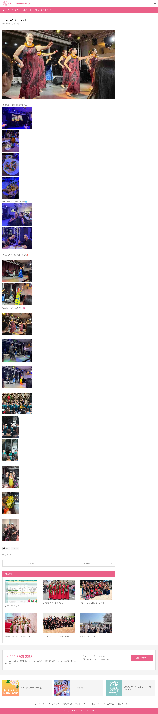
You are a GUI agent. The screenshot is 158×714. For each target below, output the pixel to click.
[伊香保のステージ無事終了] (59, 590)
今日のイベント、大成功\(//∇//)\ (17, 636)
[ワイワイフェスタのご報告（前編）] (59, 623)
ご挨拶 (41, 704)
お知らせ (95, 704)
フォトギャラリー (82, 704)
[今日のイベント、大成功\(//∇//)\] (21, 623)
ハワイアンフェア (12, 606)
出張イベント (16, 24)
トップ (33, 704)
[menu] (154, 3)
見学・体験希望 (142, 658)
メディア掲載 (67, 704)
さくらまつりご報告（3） (90, 636)
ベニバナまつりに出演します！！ (93, 603)
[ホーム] (3, 10)
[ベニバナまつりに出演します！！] (96, 590)
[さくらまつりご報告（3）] (96, 623)
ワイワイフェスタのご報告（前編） (56, 636)
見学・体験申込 (108, 704)
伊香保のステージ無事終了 (53, 603)
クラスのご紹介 (53, 704)
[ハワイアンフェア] (21, 591)
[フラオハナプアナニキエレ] (17, 3)
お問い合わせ (122, 704)
